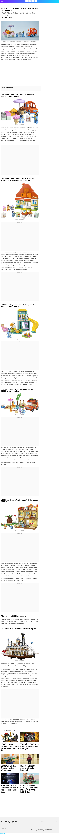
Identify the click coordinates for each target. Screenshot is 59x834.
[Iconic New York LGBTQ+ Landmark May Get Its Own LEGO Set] (29, 778)
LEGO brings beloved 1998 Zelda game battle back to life (10, 747)
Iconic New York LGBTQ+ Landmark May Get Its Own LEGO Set (29, 788)
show (15, 87)
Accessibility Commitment (36, 830)
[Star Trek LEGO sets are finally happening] (29, 759)
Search (56, 821)
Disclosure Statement (44, 828)
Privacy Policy (33, 829)
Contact (36, 828)
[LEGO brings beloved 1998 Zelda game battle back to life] (10, 737)
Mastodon (2, 833)
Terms (44, 830)
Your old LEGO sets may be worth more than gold (29, 746)
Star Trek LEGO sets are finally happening (27, 768)
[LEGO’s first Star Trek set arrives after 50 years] (10, 759)
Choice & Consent (48, 829)
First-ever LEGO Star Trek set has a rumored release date (9, 788)
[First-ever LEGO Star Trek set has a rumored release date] (10, 778)
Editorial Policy (53, 828)
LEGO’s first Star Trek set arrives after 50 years (8, 768)
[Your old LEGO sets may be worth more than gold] (29, 737)
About (32, 828)
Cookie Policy (40, 829)
